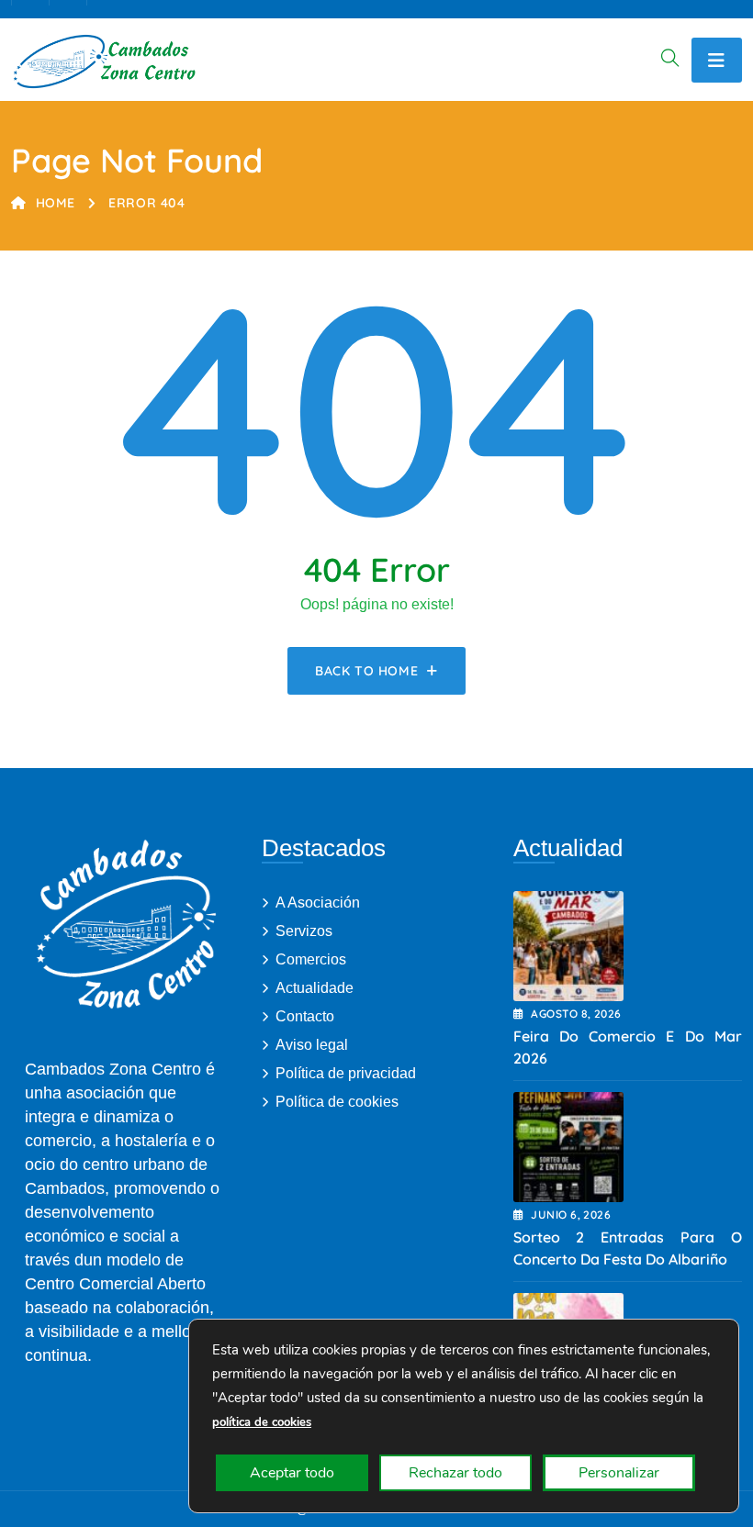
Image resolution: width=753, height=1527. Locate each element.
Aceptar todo (292, 1473)
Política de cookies (337, 1101)
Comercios (310, 959)
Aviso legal (311, 1045)
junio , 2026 (571, 1214)
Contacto (304, 1016)
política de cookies (261, 1422)
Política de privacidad (345, 1073)
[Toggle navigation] (716, 60)
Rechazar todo (455, 1473)
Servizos (303, 931)
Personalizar (619, 1473)
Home (55, 203)
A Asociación (317, 902)
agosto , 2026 (576, 1013)
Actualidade (314, 988)
